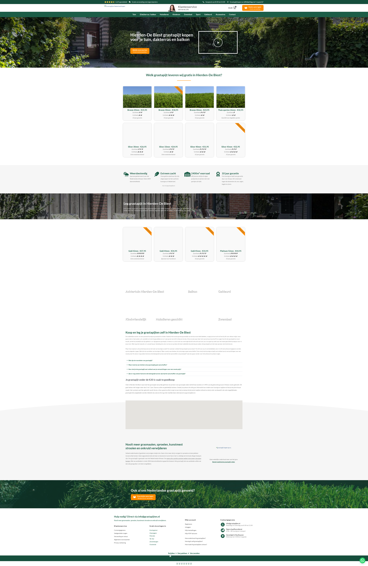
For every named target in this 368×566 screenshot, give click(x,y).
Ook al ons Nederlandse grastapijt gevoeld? (163, 490)
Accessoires (220, 14)
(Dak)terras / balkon (148, 14)
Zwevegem (153, 533)
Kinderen (176, 14)
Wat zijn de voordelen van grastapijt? (140, 360)
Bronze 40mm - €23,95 (199, 110)
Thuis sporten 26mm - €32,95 (230, 110)
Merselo (152, 536)
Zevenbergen (154, 541)
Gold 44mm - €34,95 (168, 251)
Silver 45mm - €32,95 (230, 147)
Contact (232, 14)
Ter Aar (152, 539)
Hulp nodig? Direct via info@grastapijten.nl (137, 516)
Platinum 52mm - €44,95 (230, 251)
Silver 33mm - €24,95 (168, 147)
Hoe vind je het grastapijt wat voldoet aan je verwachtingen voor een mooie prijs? (154, 369)
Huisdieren (164, 14)
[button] (218, 42)
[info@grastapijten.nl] (223, 524)
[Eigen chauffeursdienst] (223, 530)
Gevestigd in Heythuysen (235, 535)
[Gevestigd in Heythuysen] (223, 536)
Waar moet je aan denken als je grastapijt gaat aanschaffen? (147, 365)
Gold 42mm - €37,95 (137, 251)
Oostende (153, 544)
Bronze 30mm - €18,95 (168, 110)
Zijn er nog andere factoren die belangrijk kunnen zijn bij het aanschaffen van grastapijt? (156, 373)
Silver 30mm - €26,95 (137, 147)
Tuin (134, 14)
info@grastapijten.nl (233, 523)
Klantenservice (187, 7)
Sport (198, 14)
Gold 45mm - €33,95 (199, 251)
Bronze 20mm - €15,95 (137, 110)
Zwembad (188, 14)
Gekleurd (208, 14)
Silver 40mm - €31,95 (199, 147)
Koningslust (153, 530)
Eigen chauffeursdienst (234, 529)
